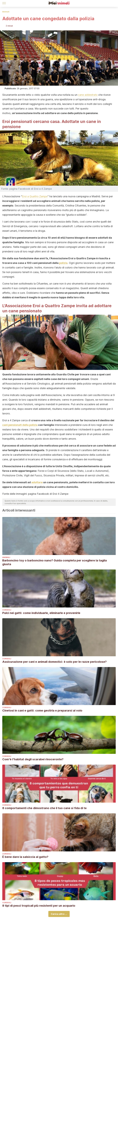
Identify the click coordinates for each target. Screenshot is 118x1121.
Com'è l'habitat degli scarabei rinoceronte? (32, 759)
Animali (5, 12)
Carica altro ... (59, 914)
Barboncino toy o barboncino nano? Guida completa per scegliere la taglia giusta (54, 562)
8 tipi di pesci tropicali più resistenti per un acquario (38, 905)
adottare (37, 482)
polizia (63, 262)
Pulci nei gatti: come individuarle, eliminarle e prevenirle (41, 613)
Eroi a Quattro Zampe (34, 196)
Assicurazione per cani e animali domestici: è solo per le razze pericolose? (54, 661)
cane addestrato (88, 94)
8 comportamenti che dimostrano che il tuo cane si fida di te (44, 808)
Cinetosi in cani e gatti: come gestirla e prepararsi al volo (42, 710)
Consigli (6, 610)
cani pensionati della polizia (20, 424)
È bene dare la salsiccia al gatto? (25, 857)
